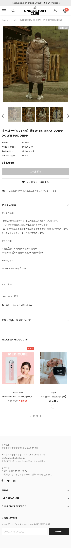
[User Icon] (55, 10)
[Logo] (35, 10)
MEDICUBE (18, 392)
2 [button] (34, 416)
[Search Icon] (13, 10)
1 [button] (30, 416)
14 (7, 191)
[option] (35, 64)
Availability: (7, 151)
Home (5, 20)
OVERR (25, 142)
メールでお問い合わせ (22, 305)
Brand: (5, 142)
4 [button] (40, 416)
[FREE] (53, 406)
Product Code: (9, 146)
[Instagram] (15, 481)
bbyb (53, 392)
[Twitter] (8, 481)
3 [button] (37, 416)
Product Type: (9, 155)
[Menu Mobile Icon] (4, 11)
